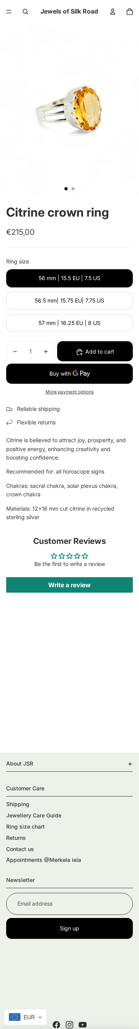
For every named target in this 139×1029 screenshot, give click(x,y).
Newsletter (20, 880)
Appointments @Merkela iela (43, 859)
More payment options (70, 392)
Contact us (20, 849)
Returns (16, 837)
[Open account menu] (112, 11)
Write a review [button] (69, 585)
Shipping (17, 804)
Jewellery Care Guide (33, 815)
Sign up (69, 928)
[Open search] (25, 11)
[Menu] (9, 12)
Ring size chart (25, 826)
